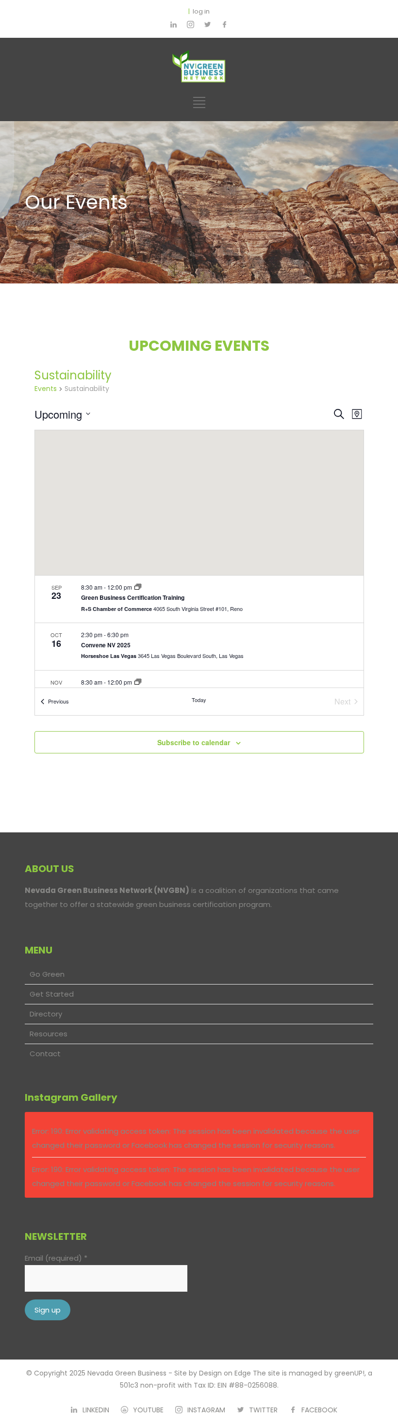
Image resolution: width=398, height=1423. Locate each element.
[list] (199, 631)
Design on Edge (225, 1373)
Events (45, 388)
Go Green (47, 974)
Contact (45, 1053)
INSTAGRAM (206, 1410)
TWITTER (263, 1410)
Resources (48, 1034)
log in (201, 11)
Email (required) (56, 1258)
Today (199, 700)
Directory (46, 1014)
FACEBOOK (319, 1410)
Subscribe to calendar (193, 742)
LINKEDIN (96, 1410)
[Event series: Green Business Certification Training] (137, 587)
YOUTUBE (148, 1410)
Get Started (52, 994)
